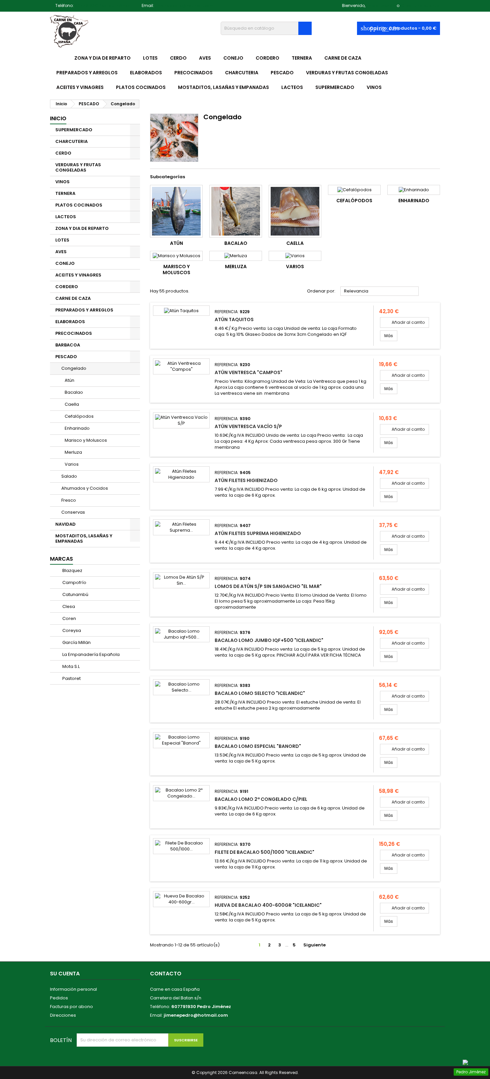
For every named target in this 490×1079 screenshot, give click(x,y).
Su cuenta (65, 973)
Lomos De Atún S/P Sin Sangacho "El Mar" (268, 586)
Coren (68, 618)
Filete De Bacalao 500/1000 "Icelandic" (264, 852)
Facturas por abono (71, 1006)
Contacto (165, 973)
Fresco (68, 500)
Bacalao (74, 392)
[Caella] (295, 211)
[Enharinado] (413, 190)
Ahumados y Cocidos (84, 488)
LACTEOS (292, 87)
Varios (72, 464)
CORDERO (267, 58)
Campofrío (73, 582)
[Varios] (295, 256)
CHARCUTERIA (241, 72)
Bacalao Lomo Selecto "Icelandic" (260, 693)
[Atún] (176, 211)
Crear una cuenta (420, 5)
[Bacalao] (235, 211)
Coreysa (71, 630)
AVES (205, 58)
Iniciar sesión (381, 5)
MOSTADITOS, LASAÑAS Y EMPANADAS (223, 87)
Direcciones (63, 1015)
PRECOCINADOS (193, 72)
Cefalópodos (79, 416)
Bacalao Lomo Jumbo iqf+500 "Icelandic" (269, 640)
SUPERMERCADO (334, 87)
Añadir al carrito (404, 322)
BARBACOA (67, 345)
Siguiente (317, 945)
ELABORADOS (146, 72)
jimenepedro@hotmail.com (184, 5)
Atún (69, 380)
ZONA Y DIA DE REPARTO (102, 58)
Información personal (73, 989)
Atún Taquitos (234, 319)
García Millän (76, 642)
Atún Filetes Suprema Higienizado (258, 533)
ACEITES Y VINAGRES (80, 87)
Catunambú (74, 594)
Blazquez (71, 570)
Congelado (73, 368)
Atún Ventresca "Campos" (248, 372)
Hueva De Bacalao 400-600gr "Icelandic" (268, 905)
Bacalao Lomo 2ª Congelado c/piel (261, 799)
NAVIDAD (65, 524)
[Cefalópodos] (354, 190)
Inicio (58, 118)
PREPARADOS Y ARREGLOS (87, 72)
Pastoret (71, 678)
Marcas (61, 559)
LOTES (150, 58)
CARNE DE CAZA (342, 58)
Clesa (68, 606)
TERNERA (302, 58)
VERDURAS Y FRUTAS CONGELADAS (347, 72)
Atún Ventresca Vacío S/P (248, 426)
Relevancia (379, 291)
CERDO (178, 58)
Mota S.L (70, 666)
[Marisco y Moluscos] (176, 256)
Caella (72, 404)
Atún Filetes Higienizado (246, 480)
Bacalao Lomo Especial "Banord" (258, 746)
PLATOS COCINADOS (141, 87)
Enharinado (77, 428)
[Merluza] (235, 256)
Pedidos (59, 998)
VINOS (374, 87)
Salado (69, 476)
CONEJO (233, 58)
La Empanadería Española (90, 654)
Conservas (73, 512)
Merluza (73, 452)
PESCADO (282, 72)
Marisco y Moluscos (86, 440)
